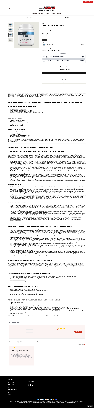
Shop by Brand (75, 12)
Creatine (16, 12)
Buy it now (63, 72)
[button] (43, 23)
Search (67, 17)
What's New (65, 12)
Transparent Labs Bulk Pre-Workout (18, 276)
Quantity (45, 33)
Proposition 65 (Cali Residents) (14, 381)
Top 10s (56, 12)
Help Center (10, 391)
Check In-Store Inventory (52, 50)
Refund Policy (11, 386)
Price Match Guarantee (12, 382)
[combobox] (47, 17)
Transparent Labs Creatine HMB (17, 280)
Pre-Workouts (26, 12)
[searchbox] (13, 342)
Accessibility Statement (12, 389)
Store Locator (56, 13)
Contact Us (10, 392)
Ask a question (64, 82)
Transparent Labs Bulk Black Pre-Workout (19, 277)
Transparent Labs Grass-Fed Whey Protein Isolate (21, 281)
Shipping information (64, 76)
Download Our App (88, 1)
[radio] (44, 40)
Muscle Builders (46, 12)
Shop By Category (37, 13)
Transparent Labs (4, 90)
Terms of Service (11, 387)
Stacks (48, 13)
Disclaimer (64, 79)
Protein (36, 12)
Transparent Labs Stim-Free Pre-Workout (19, 278)
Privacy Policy (11, 384)
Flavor (44, 42)
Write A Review (78, 331)
